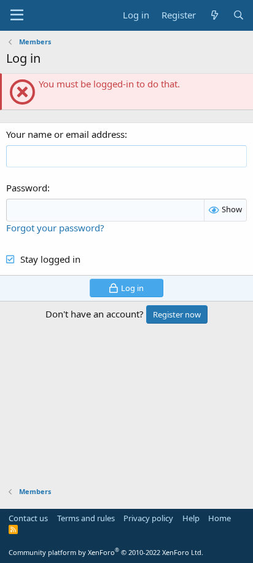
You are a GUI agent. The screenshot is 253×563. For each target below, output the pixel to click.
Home (219, 518)
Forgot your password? (55, 228)
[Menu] (16, 15)
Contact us (28, 518)
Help (191, 518)
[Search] (239, 15)
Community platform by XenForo (106, 552)
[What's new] (214, 15)
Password (26, 188)
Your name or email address (65, 134)
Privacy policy (148, 518)
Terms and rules (86, 518)
